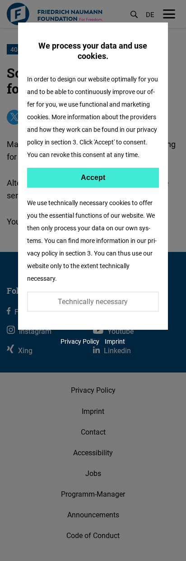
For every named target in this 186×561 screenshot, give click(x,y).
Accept (93, 177)
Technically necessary (93, 301)
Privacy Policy (79, 341)
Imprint (115, 341)
